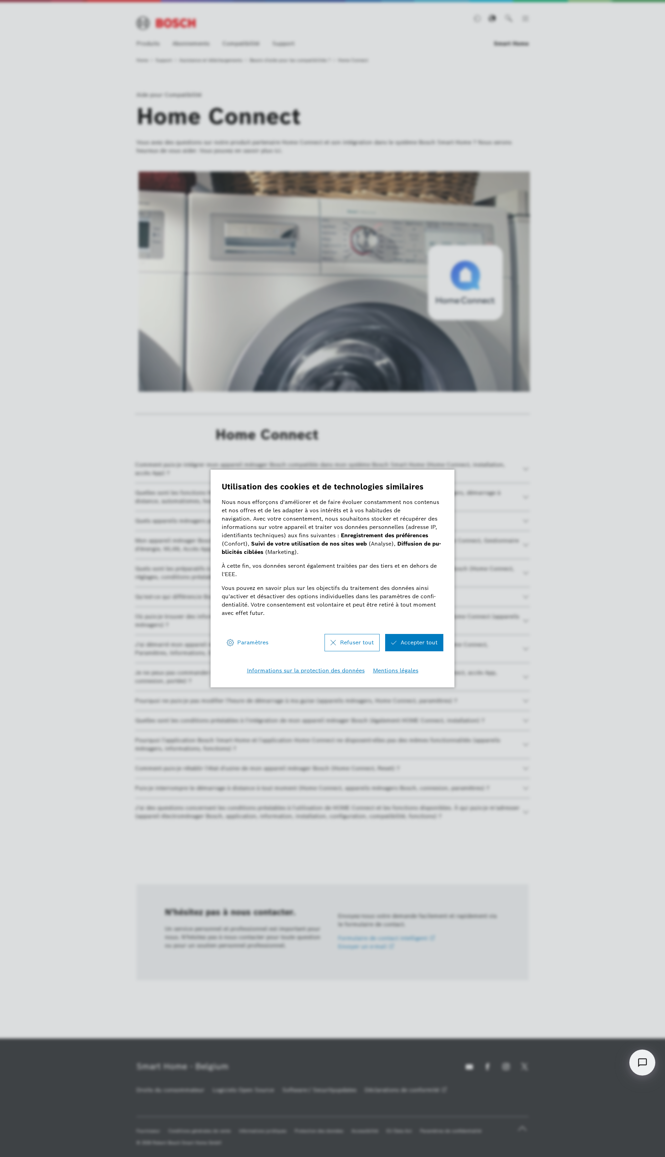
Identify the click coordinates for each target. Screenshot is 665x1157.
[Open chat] (642, 1063)
